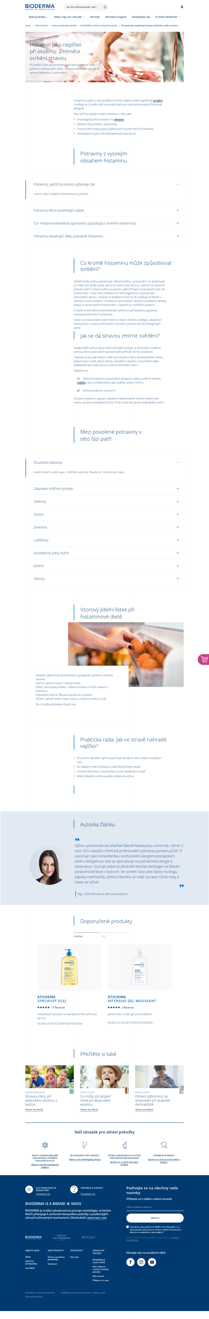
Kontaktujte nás (43, 1194)
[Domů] (40, 7)
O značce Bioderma (166, 16)
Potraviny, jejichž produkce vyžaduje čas (64, 184)
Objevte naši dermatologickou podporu (45, 1166)
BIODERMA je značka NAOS (99, 1261)
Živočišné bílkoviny (48, 462)
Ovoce (38, 514)
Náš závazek (98, 1276)
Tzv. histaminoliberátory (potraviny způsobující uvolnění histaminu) (85, 223)
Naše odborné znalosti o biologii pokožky (101, 1269)
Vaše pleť (74, 1257)
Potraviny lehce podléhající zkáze (59, 210)
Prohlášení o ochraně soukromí (40, 1292)
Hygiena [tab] (78, 936)
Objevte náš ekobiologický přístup (84, 1159)
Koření (39, 566)
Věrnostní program (116, 16)
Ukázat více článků (34, 1109)
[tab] (87, 936)
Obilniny (40, 501)
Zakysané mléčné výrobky (53, 488)
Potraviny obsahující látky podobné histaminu (68, 236)
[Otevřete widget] (203, 659)
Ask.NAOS (30, 1268)
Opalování (52, 1263)
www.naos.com (96, 1217)
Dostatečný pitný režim (51, 553)
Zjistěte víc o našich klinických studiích (124, 1163)
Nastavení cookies (33, 1296)
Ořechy (39, 578)
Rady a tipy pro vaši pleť (68, 16)
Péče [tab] (104, 936)
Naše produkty (37, 16)
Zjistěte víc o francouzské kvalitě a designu (164, 1160)
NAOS (28, 1257)
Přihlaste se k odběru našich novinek (149, 1199)
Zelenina (40, 527)
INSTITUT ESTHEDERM (31, 1262)
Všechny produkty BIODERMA (56, 1258)
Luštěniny (41, 540)
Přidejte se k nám (101, 1280)
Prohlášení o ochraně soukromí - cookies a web (83, 1292)
